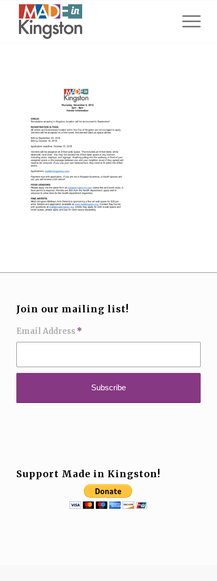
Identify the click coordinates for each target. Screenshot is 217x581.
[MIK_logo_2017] (90, 22)
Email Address (49, 331)
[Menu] (186, 22)
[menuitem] (186, 22)
